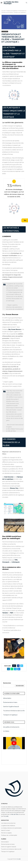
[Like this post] (14, 665)
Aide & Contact (5, 830)
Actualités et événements (11, 727)
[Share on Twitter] (21, 665)
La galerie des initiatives (8, 825)
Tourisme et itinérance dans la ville (14, 710)
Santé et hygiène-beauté (11, 706)
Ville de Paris (14, 814)
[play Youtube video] (14, 743)
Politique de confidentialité (9, 835)
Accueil (3, 10)
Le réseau (6, 731)
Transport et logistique (12, 10)
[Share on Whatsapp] (11, 669)
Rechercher (7, 683)
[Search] (26, 3)
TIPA (16, 560)
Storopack (5, 562)
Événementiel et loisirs (10, 702)
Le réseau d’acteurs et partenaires (11, 828)
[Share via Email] (18, 669)
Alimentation (7, 698)
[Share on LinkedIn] (8, 669)
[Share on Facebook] (18, 665)
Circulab (6, 816)
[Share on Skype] (15, 669)
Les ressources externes (8, 823)
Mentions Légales (6, 832)
